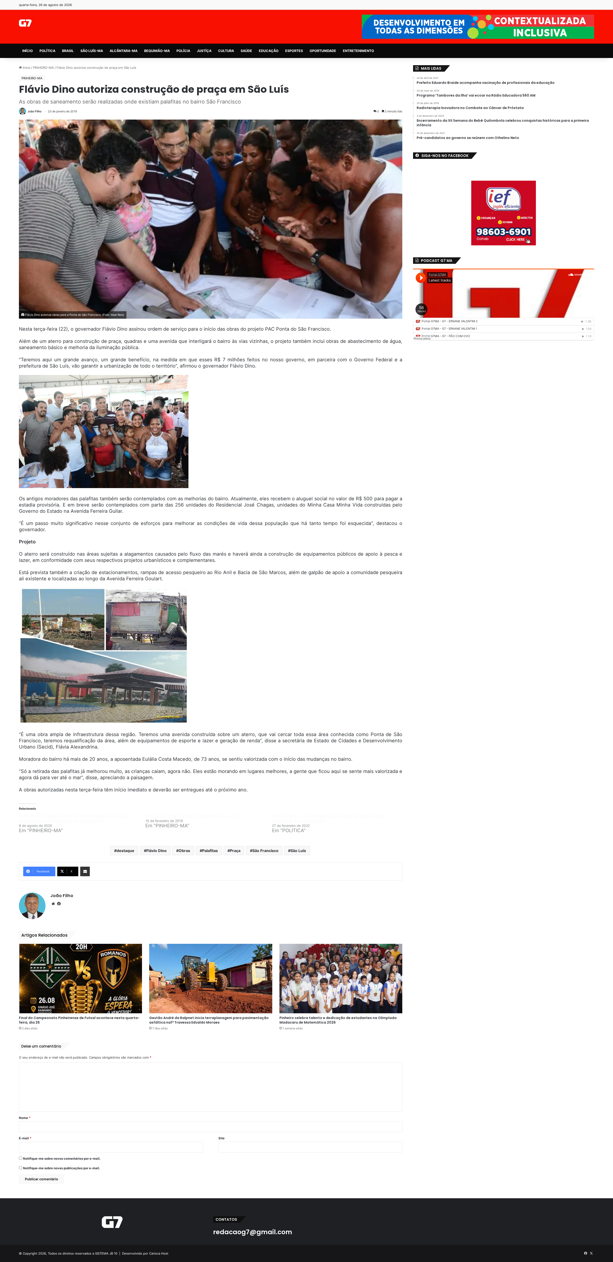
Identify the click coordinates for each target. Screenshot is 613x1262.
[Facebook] (59, 904)
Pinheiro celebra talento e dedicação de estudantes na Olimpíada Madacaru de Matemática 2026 (338, 1020)
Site (221, 1138)
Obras (184, 850)
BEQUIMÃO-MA (157, 51)
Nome (24, 1118)
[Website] (53, 904)
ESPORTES (294, 51)
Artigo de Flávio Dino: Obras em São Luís (191, 816)
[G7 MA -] (25, 23)
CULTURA (226, 51)
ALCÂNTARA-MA (123, 51)
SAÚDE (246, 51)
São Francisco (265, 850)
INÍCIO (27, 51)
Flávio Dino (156, 850)
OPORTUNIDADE (323, 51)
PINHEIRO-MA (43, 67)
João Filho (34, 111)
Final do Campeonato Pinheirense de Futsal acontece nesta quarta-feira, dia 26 (79, 1020)
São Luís (298, 850)
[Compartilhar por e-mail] (85, 871)
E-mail (25, 1138)
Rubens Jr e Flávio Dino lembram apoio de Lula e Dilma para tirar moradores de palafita (74, 818)
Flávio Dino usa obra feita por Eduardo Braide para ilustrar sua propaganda (329, 818)
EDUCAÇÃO (268, 51)
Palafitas (210, 850)
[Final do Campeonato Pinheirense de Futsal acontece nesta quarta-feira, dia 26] (80, 978)
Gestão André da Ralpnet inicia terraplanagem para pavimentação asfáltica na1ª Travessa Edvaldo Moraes (209, 1020)
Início (26, 67)
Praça (235, 850)
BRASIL (68, 51)
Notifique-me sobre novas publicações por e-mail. (61, 1168)
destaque (125, 850)
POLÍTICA (47, 51)
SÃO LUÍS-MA (91, 51)
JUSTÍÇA (204, 51)
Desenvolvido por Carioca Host (145, 1253)
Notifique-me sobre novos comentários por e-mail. (62, 1158)
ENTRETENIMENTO (358, 51)
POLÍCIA (183, 51)
